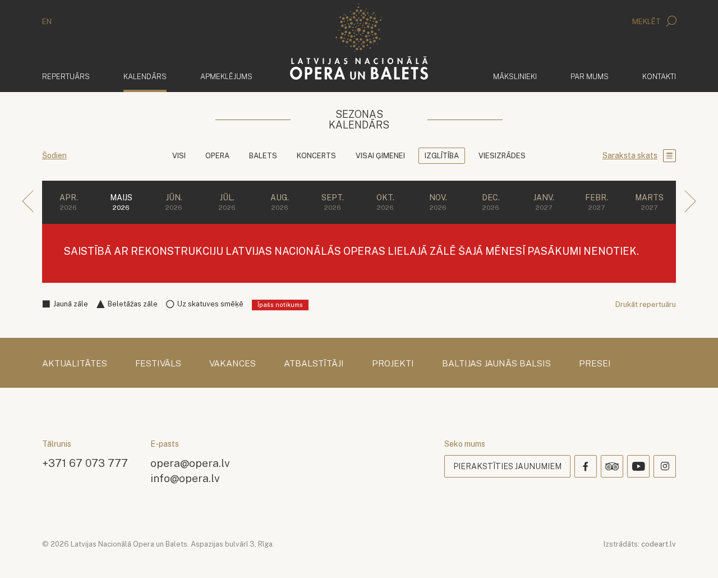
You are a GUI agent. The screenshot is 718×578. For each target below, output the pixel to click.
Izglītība (442, 156)
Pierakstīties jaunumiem (507, 466)
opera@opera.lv (190, 462)
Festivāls (158, 363)
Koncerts (316, 156)
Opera (217, 156)
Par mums (589, 76)
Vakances (232, 363)
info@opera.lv (185, 477)
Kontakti (659, 76)
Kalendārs (145, 76)
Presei (595, 363)
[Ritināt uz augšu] (693, 553)
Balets (263, 156)
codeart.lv (658, 544)
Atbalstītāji (314, 363)
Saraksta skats (629, 155)
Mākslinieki (515, 76)
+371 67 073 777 (85, 462)
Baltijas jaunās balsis (496, 363)
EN (47, 21)
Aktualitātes (74, 363)
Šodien (54, 155)
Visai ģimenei (380, 156)
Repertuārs (66, 76)
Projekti (393, 363)
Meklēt (647, 21)
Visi (179, 156)
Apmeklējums (226, 76)
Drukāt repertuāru (645, 304)
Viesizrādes (502, 156)
